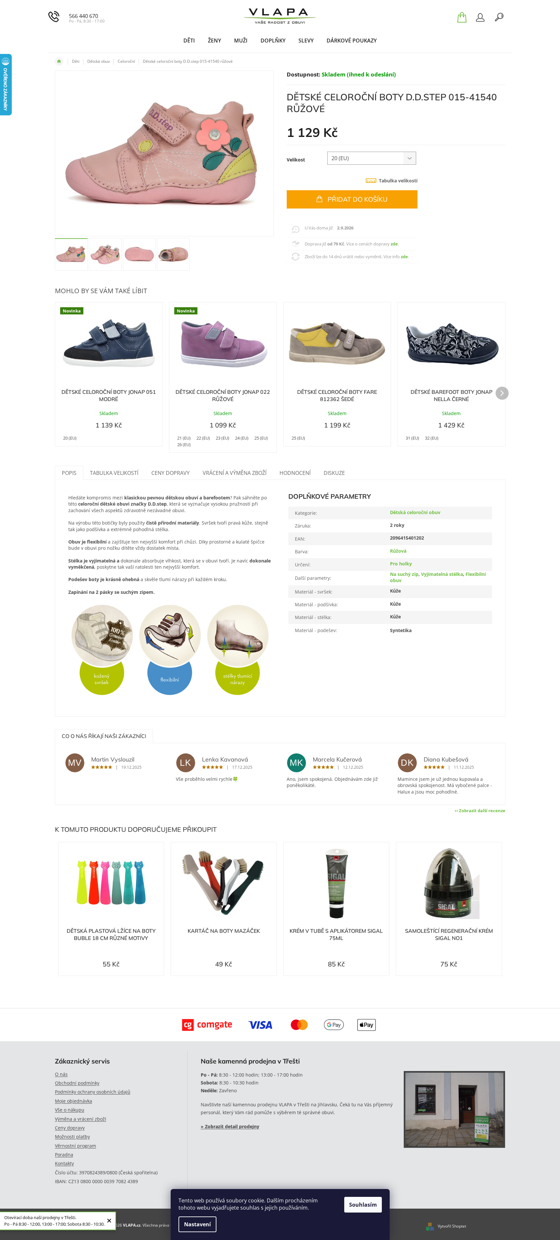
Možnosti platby (72, 1136)
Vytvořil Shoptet (452, 1226)
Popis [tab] (69, 473)
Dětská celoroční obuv (415, 512)
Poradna (64, 1154)
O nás (61, 1074)
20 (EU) (69, 438)
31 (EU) (412, 438)
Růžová (398, 551)
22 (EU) (203, 438)
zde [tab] (394, 244)
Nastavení (197, 1224)
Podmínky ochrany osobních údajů (92, 1092)
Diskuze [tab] (334, 473)
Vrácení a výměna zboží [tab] (234, 473)
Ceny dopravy (70, 1128)
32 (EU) (431, 438)
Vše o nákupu (69, 1110)
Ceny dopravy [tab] (170, 473)
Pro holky (401, 564)
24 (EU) (241, 438)
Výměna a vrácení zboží (80, 1119)
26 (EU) (184, 444)
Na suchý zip (404, 574)
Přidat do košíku (358, 199)
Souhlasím (363, 1204)
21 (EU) (184, 438)
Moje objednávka (73, 1101)
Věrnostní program (75, 1146)
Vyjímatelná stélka (442, 574)
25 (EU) (261, 438)
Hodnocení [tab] (295, 473)
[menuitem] (189, 40)
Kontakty (64, 1163)
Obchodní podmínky (77, 1083)
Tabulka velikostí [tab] (398, 180)
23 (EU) (222, 438)
